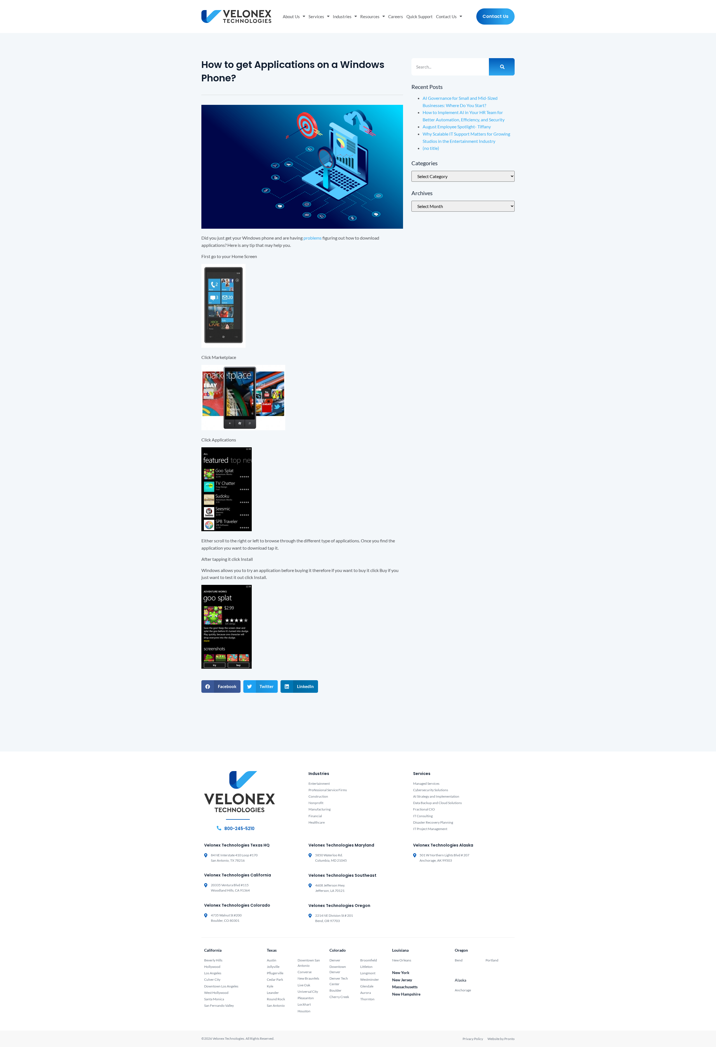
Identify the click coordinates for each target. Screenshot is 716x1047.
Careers (395, 16)
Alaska (460, 980)
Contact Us (446, 16)
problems (312, 237)
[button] (221, 686)
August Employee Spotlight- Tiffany (457, 126)
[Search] (502, 66)
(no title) (431, 148)
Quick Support (419, 16)
